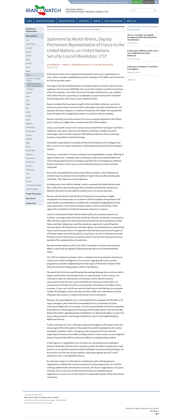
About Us (131, 21)
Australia (29, 48)
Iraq (27, 100)
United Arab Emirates (33, 185)
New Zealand (30, 131)
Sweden (29, 166)
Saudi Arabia (30, 150)
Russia (28, 147)
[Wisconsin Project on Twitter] (157, 2)
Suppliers (84, 21)
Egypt (28, 71)
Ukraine (29, 181)
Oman (28, 120)
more (130, 79)
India (28, 96)
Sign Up (149, 2)
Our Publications (114, 21)
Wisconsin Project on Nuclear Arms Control (41, 397)
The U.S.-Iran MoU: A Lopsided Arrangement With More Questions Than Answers (142, 37)
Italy (27, 108)
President (30, 89)
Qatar (28, 143)
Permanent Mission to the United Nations (85, 29)
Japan (28, 112)
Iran (27, 40)
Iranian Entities (67, 21)
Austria (28, 52)
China (28, 67)
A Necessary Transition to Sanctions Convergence (142, 67)
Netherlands (30, 127)
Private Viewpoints (33, 194)
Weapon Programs (45, 21)
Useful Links (31, 203)
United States (31, 44)
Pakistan (29, 139)
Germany (29, 93)
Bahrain (29, 56)
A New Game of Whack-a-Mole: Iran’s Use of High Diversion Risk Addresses (142, 53)
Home (29, 21)
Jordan (28, 116)
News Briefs (31, 198)
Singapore (29, 154)
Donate (137, 2)
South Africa (30, 158)
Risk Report (154, 411)
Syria (27, 174)
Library (97, 21)
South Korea (30, 162)
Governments (58, 29)
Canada (28, 63)
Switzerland (30, 170)
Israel (28, 104)
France (66, 29)
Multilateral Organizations (31, 30)
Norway (29, 135)
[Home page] (42, 15)
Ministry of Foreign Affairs (33, 80)
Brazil (28, 59)
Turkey (28, 177)
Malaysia (29, 123)
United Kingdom (32, 189)
